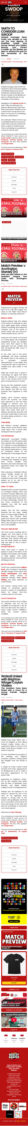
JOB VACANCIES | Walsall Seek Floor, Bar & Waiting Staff (12, 214)
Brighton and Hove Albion (7, 700)
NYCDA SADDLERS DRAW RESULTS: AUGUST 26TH (11, 1005)
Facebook (4, 140)
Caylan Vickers (19, 700)
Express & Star (18, 103)
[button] (25, 2)
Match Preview (15, 286)
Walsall (4, 160)
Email (14, 188)
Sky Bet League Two (7, 641)
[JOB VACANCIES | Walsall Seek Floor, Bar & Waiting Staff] (14, 207)
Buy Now (14, 983)
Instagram (5, 142)
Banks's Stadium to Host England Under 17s (12, 260)
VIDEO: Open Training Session (14, 238)
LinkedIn (14, 181)
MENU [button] (3, 2)
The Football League (10, 20)
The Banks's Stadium (13, 15)
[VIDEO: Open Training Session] (14, 230)
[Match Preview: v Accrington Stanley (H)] (14, 940)
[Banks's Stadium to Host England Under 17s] (14, 252)
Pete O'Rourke (16, 812)
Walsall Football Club (8, 163)
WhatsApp (14, 184)
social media (6, 138)
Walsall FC (11, 160)
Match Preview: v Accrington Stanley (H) (12, 947)
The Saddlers (19, 157)
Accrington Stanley (6, 286)
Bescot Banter (21, 1121)
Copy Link (14, 192)
